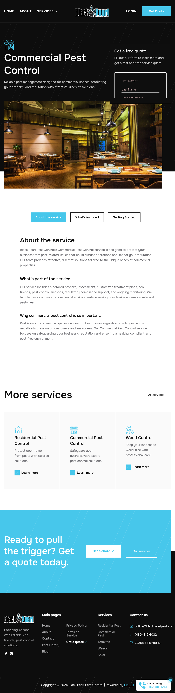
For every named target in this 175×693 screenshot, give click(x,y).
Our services (142, 551)
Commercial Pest (106, 633)
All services (156, 395)
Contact (48, 638)
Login (131, 11)
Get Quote (156, 11)
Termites (104, 642)
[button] (47, 11)
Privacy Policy (76, 625)
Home (9, 11)
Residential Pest (109, 625)
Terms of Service (72, 633)
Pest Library (50, 645)
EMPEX (129, 685)
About (25, 11)
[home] (92, 11)
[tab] (48, 217)
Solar (101, 655)
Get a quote (104, 551)
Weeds (103, 648)
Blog (45, 651)
